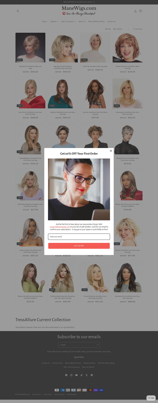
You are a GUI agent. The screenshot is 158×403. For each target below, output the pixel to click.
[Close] (111, 151)
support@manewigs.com (60, 227)
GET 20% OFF (79, 246)
